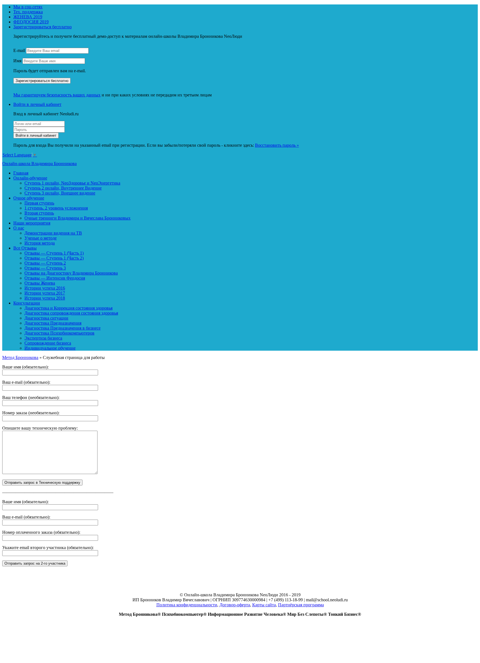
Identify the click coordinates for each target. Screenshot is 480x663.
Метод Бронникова (20, 357)
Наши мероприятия (31, 223)
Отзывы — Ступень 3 (45, 268)
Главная (20, 173)
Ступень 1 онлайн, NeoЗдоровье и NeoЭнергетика (72, 183)
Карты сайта (264, 604)
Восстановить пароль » (277, 145)
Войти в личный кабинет (37, 104)
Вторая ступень (39, 213)
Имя (17, 60)
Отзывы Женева (39, 283)
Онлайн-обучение (30, 178)
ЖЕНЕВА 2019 (27, 16)
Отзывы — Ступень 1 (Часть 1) (54, 253)
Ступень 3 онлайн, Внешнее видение (59, 193)
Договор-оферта (234, 604)
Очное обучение (28, 198)
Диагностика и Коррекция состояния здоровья (68, 308)
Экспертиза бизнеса (43, 338)
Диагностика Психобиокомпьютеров (59, 333)
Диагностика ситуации (46, 318)
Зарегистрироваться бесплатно (42, 26)
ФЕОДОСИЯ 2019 (31, 21)
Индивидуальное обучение (50, 348)
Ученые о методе (40, 238)
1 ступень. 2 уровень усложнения (56, 208)
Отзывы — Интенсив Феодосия (54, 278)
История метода (39, 243)
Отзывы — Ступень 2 (45, 263)
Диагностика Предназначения (52, 323)
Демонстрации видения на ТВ (53, 233)
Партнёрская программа (301, 604)
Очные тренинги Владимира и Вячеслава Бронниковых (77, 218)
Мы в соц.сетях (27, 6)
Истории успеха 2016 (44, 288)
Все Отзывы (25, 248)
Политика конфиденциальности (186, 604)
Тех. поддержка (28, 11)
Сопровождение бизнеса (47, 343)
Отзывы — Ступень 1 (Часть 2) (54, 258)
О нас (18, 228)
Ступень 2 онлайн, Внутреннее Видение (63, 188)
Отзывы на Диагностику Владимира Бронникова (71, 273)
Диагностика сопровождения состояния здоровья (71, 313)
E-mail (19, 50)
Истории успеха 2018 (44, 298)
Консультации (26, 303)
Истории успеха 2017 (44, 293)
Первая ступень (39, 203)
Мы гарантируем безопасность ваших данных (57, 95)
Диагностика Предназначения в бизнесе (62, 328)
